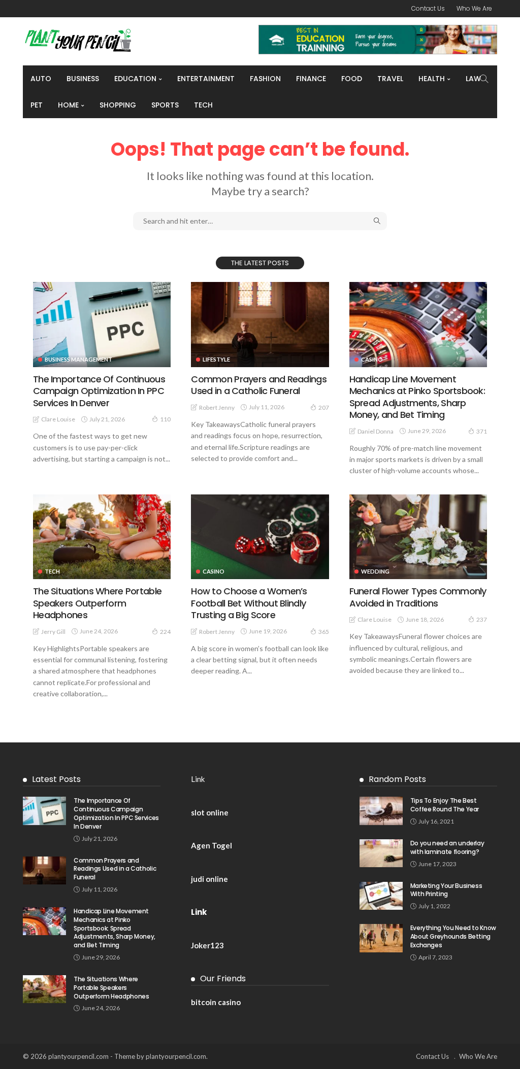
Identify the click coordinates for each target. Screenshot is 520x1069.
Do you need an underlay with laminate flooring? (447, 847)
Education (135, 79)
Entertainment (206, 79)
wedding (375, 571)
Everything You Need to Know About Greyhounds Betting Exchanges (453, 936)
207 (323, 407)
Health (431, 79)
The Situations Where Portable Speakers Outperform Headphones (97, 603)
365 (323, 631)
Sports (165, 105)
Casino (372, 359)
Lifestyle (216, 359)
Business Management (78, 359)
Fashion (265, 79)
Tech (203, 105)
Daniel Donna (376, 431)
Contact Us (428, 8)
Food (351, 79)
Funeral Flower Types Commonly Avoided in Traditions (417, 597)
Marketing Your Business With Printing (446, 890)
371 (481, 431)
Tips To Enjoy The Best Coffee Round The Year (444, 804)
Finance (311, 79)
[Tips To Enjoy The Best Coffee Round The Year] (381, 811)
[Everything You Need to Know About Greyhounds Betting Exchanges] (381, 938)
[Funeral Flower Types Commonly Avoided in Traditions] (418, 537)
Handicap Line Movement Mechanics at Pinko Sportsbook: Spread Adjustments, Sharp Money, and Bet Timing (417, 397)
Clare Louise (58, 419)
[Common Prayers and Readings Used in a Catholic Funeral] (260, 324)
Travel (390, 79)
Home (68, 105)
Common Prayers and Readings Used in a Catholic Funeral (259, 385)
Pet (36, 105)
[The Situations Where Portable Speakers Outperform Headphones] (102, 537)
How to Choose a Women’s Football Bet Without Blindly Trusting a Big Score (249, 603)
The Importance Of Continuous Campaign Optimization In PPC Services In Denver (99, 391)
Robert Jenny (217, 407)
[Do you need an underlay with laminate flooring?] (381, 853)
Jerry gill (53, 631)
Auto (40, 79)
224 (165, 631)
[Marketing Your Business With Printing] (381, 896)
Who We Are (474, 8)
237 (481, 619)
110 (165, 419)
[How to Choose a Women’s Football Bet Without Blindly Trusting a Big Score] (260, 537)
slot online (210, 812)
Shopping (118, 105)
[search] (484, 78)
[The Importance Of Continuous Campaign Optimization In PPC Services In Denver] (102, 324)
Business (83, 79)
